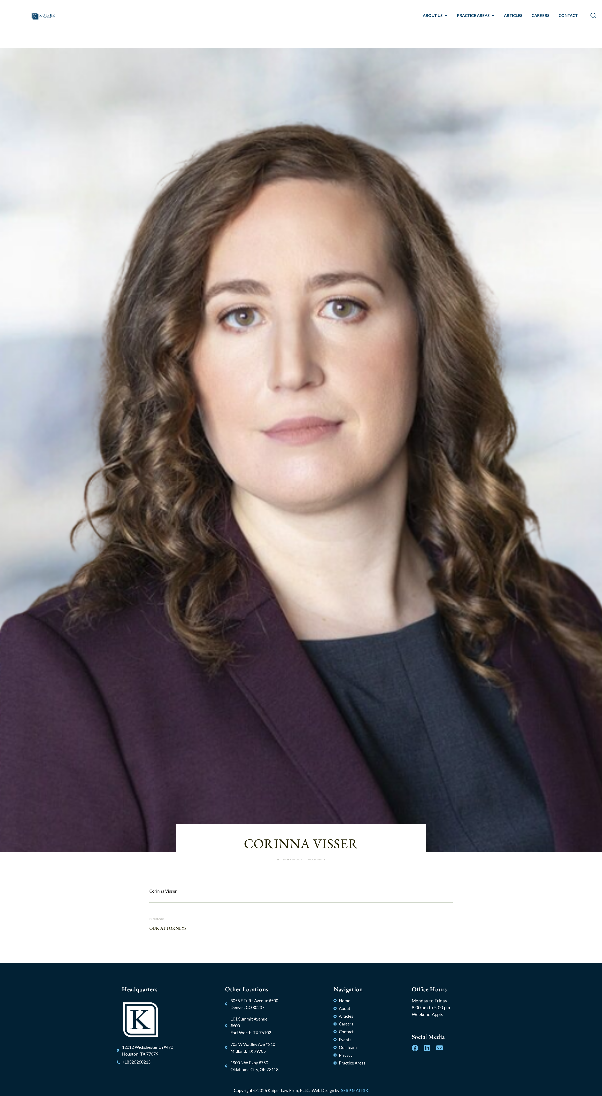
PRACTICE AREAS (473, 15)
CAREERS (540, 15)
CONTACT (568, 15)
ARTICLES (513, 15)
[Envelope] (439, 1048)
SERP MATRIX (354, 1090)
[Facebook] (415, 1048)
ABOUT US (433, 15)
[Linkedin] (427, 1048)
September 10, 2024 (289, 859)
